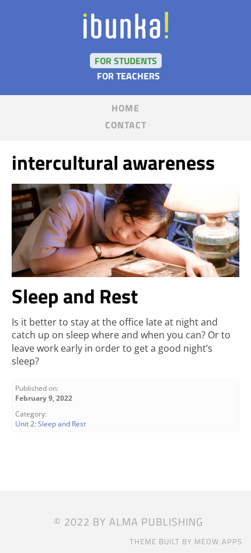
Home (125, 108)
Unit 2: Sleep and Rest (50, 424)
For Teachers (128, 75)
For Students (126, 61)
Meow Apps (218, 541)
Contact (126, 125)
